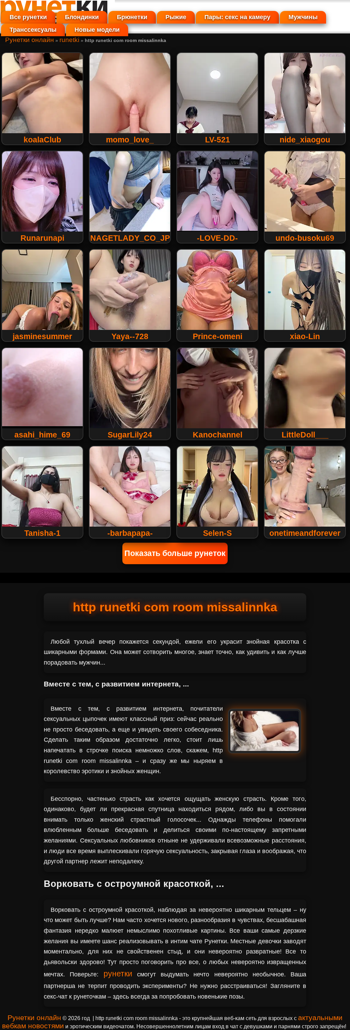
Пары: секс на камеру (237, 17)
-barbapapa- (130, 533)
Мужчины (303, 17)
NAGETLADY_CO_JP (130, 238)
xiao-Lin (305, 336)
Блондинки (82, 17)
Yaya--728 (129, 336)
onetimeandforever (304, 533)
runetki (69, 39)
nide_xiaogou (305, 139)
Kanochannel (217, 434)
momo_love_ (130, 139)
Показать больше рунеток (175, 553)
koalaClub (42, 139)
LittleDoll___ (305, 434)
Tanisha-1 (42, 533)
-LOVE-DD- (217, 238)
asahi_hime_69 (42, 434)
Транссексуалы (33, 29)
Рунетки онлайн (29, 39)
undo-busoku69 (304, 238)
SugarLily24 (130, 434)
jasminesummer (42, 336)
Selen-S (217, 533)
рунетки (118, 973)
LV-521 (217, 139)
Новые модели (97, 29)
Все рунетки (28, 17)
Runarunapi (42, 238)
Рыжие (175, 17)
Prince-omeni (217, 336)
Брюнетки (132, 17)
